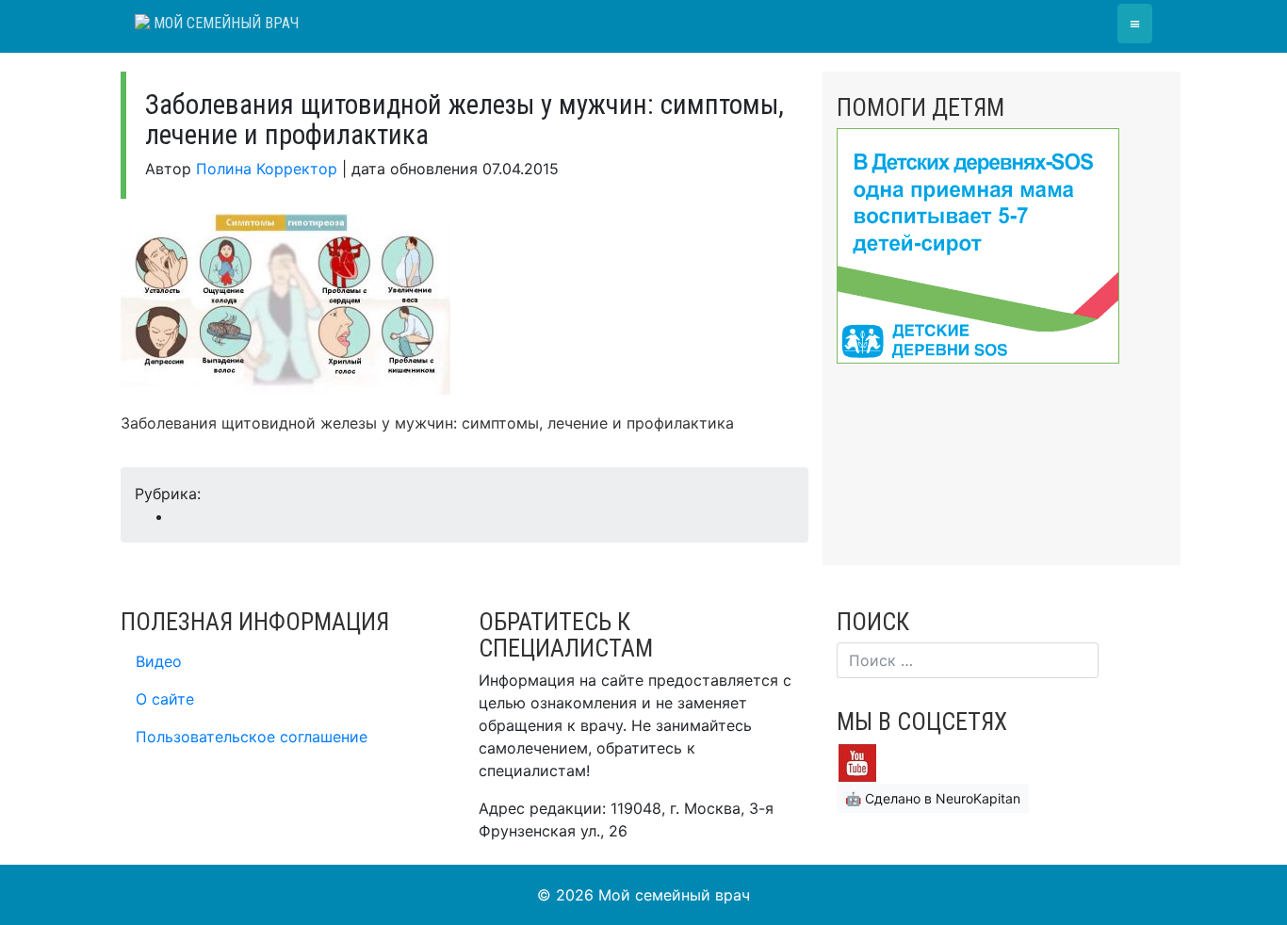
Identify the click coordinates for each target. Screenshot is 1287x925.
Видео (159, 661)
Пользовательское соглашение (251, 736)
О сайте (165, 699)
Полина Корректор (266, 168)
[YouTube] (857, 762)
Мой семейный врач (224, 23)
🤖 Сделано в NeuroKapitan (932, 798)
